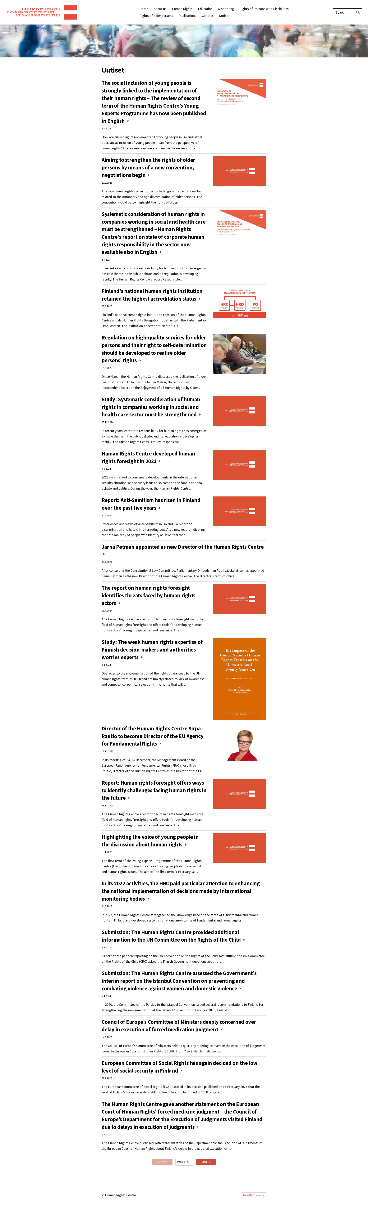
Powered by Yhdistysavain (253, 1195)
